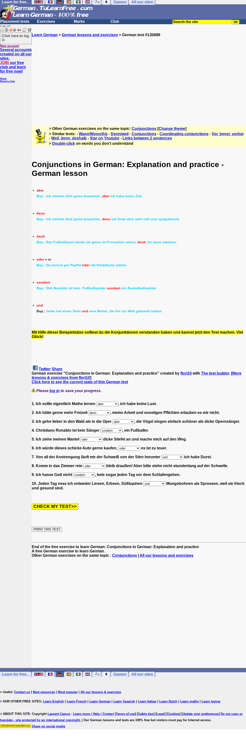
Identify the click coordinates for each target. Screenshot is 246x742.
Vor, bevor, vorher (228, 134)
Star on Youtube (104, 138)
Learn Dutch (168, 701)
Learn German (45, 35)
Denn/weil (120, 134)
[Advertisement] (139, 79)
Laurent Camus (59, 714)
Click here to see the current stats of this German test (80, 382)
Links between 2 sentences (147, 138)
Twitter (45, 369)
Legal (160, 714)
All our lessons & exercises (100, 692)
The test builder (215, 373)
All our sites (142, 674)
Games (120, 674)
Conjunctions (144, 129)
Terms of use (125, 714)
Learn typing (211, 701)
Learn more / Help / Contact (93, 714)
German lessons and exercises (90, 35)
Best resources (44, 692)
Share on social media (48, 726)
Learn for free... (15, 674)
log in (54, 391)
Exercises (46, 21)
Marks (79, 21)
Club (115, 21)
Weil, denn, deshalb (69, 138)
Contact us (22, 692)
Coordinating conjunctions (184, 134)
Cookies (173, 714)
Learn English (53, 701)
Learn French (76, 701)
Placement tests (14, 21)
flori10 (186, 373)
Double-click (63, 143)
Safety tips (146, 714)
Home (3, 78)
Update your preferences (200, 714)
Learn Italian (147, 701)
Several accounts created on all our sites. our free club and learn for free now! (16, 60)
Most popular (68, 692)
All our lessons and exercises (166, 555)
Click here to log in (15, 38)
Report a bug (7, 81)
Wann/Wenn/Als (93, 134)
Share (57, 369)
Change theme (172, 129)
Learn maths (189, 701)
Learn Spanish (124, 701)
